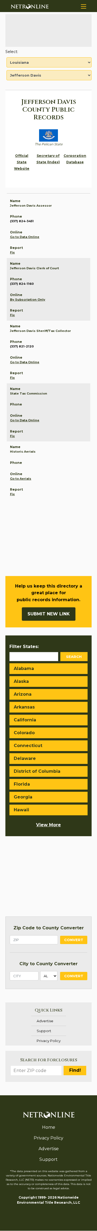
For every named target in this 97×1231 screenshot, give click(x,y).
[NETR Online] (29, 6)
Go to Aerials (20, 478)
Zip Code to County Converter (48, 927)
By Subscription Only (27, 299)
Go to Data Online (24, 237)
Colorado (24, 732)
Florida (22, 784)
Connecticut (28, 745)
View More (48, 824)
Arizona (23, 694)
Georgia (23, 797)
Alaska (21, 681)
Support (44, 1031)
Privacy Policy (49, 1041)
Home (48, 1127)
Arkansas (24, 707)
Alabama (24, 668)
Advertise (45, 1021)
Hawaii (21, 809)
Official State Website (21, 162)
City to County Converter (48, 963)
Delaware (25, 758)
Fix (12, 252)
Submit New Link (48, 613)
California (25, 719)
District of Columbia (37, 771)
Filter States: (24, 646)
